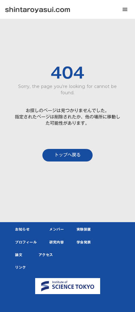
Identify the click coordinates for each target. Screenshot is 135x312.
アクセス (46, 255)
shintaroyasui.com (37, 9)
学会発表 (84, 242)
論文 (18, 255)
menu (125, 9)
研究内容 (56, 242)
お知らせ (22, 229)
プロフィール (26, 242)
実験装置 (84, 229)
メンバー (56, 229)
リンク (20, 267)
